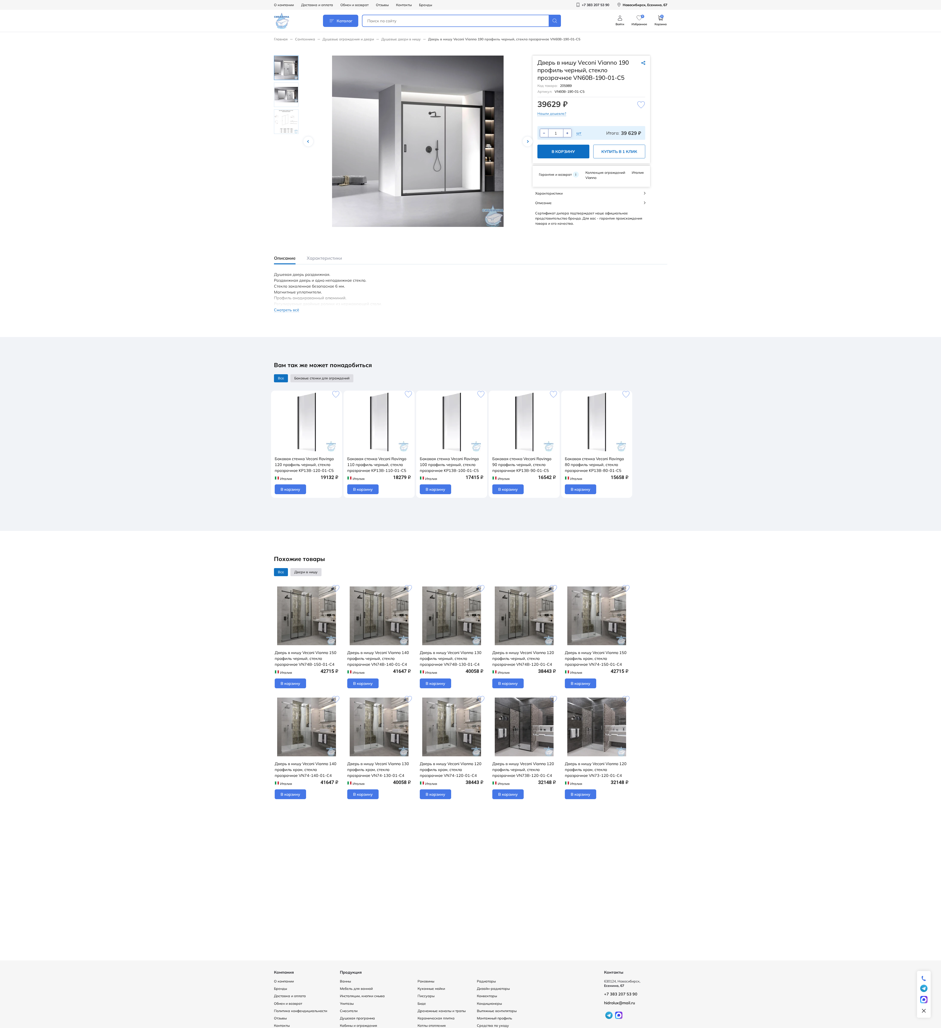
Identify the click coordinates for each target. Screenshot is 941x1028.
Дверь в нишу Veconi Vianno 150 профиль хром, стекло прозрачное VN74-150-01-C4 (596, 658)
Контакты (404, 5)
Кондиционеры (489, 1003)
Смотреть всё (286, 310)
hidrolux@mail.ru (619, 1002)
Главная (281, 39)
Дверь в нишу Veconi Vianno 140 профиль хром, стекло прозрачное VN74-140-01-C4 (305, 769)
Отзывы (382, 5)
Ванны (345, 981)
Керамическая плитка (436, 1018)
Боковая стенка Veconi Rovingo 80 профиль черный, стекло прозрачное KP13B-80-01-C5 (594, 464)
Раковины (426, 981)
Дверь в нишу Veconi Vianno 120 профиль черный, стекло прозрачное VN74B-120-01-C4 (523, 658)
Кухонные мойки (431, 988)
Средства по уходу (493, 1025)
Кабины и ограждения (358, 1025)
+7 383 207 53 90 (620, 994)
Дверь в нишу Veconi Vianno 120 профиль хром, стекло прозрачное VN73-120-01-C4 (596, 769)
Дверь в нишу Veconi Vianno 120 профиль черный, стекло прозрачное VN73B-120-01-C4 (523, 769)
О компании (284, 5)
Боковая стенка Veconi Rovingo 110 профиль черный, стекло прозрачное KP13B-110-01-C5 (376, 464)
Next (527, 141)
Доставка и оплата (317, 5)
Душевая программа (357, 1018)
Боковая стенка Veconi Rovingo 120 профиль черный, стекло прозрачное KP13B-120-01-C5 (304, 464)
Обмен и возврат (354, 5)
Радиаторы (486, 981)
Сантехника (305, 39)
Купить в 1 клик (619, 151)
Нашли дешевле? (551, 113)
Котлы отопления (432, 1025)
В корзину (563, 151)
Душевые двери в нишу (401, 39)
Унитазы (347, 1003)
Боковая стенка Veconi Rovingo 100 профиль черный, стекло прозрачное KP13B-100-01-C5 (449, 464)
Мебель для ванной (356, 988)
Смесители (349, 1011)
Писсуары (426, 996)
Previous (308, 141)
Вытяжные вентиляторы (497, 1011)
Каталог (344, 20)
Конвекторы (487, 996)
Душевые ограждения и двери (348, 39)
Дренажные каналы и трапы (442, 1011)
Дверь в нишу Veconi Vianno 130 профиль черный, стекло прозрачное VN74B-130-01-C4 (451, 658)
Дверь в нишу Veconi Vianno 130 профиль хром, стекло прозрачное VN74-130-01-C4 (378, 769)
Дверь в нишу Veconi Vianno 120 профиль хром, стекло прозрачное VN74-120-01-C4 (451, 769)
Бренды (425, 5)
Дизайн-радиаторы (493, 988)
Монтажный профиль (494, 1018)
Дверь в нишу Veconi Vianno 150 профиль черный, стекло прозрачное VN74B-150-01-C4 (305, 658)
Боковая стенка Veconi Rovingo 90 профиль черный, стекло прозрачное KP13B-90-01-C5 (521, 464)
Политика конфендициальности (300, 1011)
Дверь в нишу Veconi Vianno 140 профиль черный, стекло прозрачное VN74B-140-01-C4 (378, 658)
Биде (422, 1003)
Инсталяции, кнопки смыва (362, 996)
